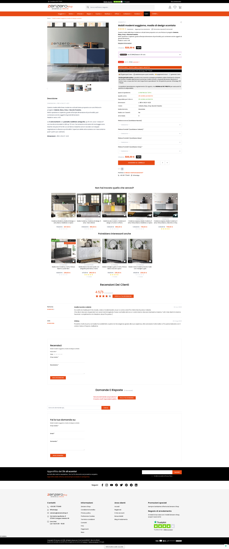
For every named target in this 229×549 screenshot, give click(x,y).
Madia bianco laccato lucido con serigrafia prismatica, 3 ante (89, 268)
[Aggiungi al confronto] (122, 169)
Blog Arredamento (121, 519)
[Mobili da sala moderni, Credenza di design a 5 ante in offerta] (114, 205)
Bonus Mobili (118, 516)
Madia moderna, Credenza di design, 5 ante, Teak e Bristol (89, 222)
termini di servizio (93, 542)
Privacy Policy (168, 476)
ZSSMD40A (165, 219)
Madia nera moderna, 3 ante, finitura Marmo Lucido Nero (63, 268)
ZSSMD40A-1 (140, 219)
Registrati (117, 510)
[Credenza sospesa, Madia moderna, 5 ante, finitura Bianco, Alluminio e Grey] (165, 205)
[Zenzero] (114, 495)
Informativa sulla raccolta (114, 547)
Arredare (3, 536)
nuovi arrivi (157, 517)
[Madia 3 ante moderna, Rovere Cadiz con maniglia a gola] (140, 251)
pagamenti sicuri (162, 74)
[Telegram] (131, 485)
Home (48, 18)
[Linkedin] (136, 485)
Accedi (116, 506)
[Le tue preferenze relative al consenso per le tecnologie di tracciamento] (226, 546)
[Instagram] (106, 485)
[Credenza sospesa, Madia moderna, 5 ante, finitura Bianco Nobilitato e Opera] (140, 205)
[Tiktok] (116, 485)
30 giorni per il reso (126, 74)
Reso (82, 532)
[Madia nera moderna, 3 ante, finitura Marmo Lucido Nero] (63, 251)
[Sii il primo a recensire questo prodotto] (63, 229)
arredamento (165, 511)
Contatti (84, 523)
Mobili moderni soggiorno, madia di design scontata (67, 18)
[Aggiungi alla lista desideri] (119, 169)
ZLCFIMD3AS (140, 265)
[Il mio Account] (170, 7)
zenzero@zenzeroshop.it (59, 513)
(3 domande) (128, 390)
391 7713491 (148, 71)
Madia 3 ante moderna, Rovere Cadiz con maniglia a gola (140, 268)
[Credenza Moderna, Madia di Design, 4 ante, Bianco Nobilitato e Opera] (63, 205)
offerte (164, 506)
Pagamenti (85, 529)
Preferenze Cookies (88, 516)
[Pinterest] (126, 485)
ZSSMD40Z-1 (89, 219)
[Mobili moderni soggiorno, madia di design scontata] (70, 88)
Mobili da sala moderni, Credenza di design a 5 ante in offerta (114, 222)
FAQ (82, 526)
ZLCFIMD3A (114, 265)
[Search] (88, 7)
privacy (85, 542)
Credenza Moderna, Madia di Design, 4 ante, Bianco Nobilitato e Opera (63, 222)
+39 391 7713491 (125, 175)
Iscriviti (177, 472)
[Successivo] (111, 88)
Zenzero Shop (86, 506)
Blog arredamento (176, 1)
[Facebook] (102, 485)
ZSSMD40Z (114, 219)
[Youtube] (111, 485)
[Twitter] (121, 485)
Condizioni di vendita (88, 510)
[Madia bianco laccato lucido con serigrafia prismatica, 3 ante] (89, 251)
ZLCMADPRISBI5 (88, 265)
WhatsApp (54, 510)
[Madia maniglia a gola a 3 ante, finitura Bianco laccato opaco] (114, 251)
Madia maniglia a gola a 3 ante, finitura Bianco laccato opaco (114, 268)
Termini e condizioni (88, 519)
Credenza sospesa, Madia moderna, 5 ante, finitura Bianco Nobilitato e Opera (140, 222)
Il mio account (119, 513)
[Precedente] (47, 88)
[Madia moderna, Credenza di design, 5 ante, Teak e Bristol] (89, 205)
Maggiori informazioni (124, 43)
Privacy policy (86, 513)
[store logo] (60, 7)
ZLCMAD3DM (63, 265)
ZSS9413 (63, 219)
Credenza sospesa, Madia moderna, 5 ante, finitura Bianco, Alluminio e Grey (165, 222)
